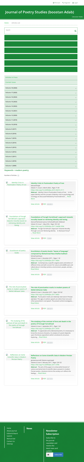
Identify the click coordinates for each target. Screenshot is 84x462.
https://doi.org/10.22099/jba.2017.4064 (45, 260)
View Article (35, 204)
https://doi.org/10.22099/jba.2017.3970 (45, 328)
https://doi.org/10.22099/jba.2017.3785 (45, 365)
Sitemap (10, 444)
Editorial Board (12, 433)
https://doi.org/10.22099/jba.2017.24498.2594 (47, 226)
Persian (57, 3)
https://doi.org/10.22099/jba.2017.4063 (45, 294)
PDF (47, 204)
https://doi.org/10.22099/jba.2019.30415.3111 (47, 190)
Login (76, 3)
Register (67, 3)
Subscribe (58, 455)
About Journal (12, 431)
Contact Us (11, 441)
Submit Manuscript (13, 63)
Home (6, 23)
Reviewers (10, 70)
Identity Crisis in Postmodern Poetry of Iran (47, 183)
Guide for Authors (12, 57)
